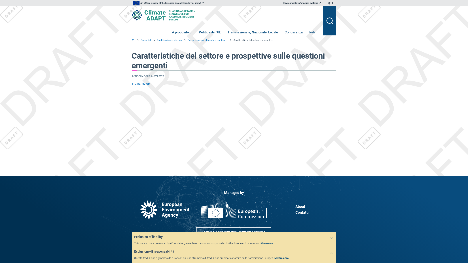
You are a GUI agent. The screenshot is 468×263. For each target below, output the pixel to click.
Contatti (302, 212)
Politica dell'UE (210, 32)
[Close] (331, 238)
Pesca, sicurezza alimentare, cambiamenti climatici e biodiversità (208, 40)
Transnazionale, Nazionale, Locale (253, 32)
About (300, 206)
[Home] (133, 40)
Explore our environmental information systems (233, 232)
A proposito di (182, 32)
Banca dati (146, 40)
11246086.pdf (141, 84)
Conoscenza (294, 32)
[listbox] (168, 3)
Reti (312, 32)
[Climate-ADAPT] (226, 15)
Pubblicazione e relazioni (169, 40)
